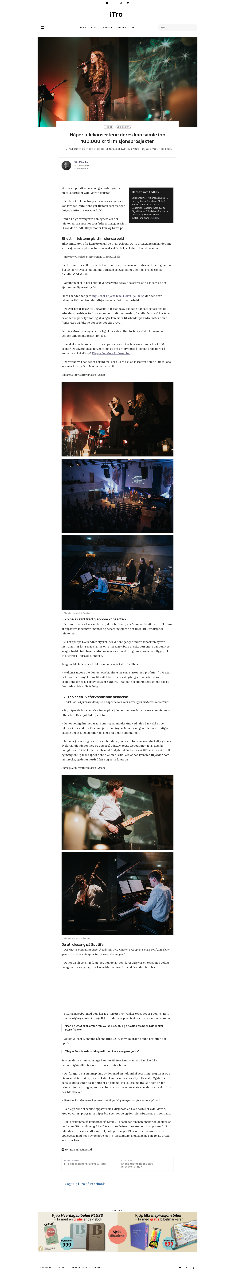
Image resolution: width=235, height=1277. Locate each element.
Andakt (107, 27)
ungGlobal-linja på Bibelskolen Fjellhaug (117, 296)
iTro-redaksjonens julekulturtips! (85, 1163)
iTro (117, 14)
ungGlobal (124, 127)
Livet (94, 27)
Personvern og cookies (87, 1267)
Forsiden (46, 1267)
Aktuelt (137, 27)
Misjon (122, 27)
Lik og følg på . (83, 1184)
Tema (83, 27)
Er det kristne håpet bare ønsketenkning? (137, 1165)
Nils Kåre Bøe (81, 162)
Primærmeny (42, 27)
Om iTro (62, 1267)
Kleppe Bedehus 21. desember (111, 353)
